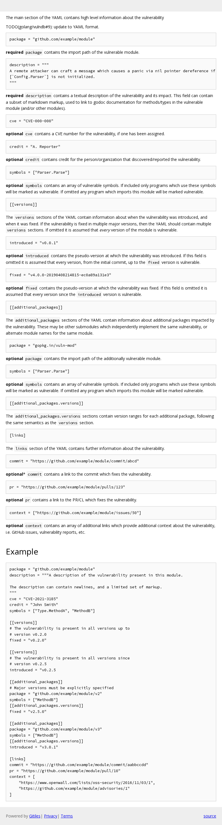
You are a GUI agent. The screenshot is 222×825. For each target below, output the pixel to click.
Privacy (50, 816)
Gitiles (34, 816)
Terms (67, 816)
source (210, 816)
